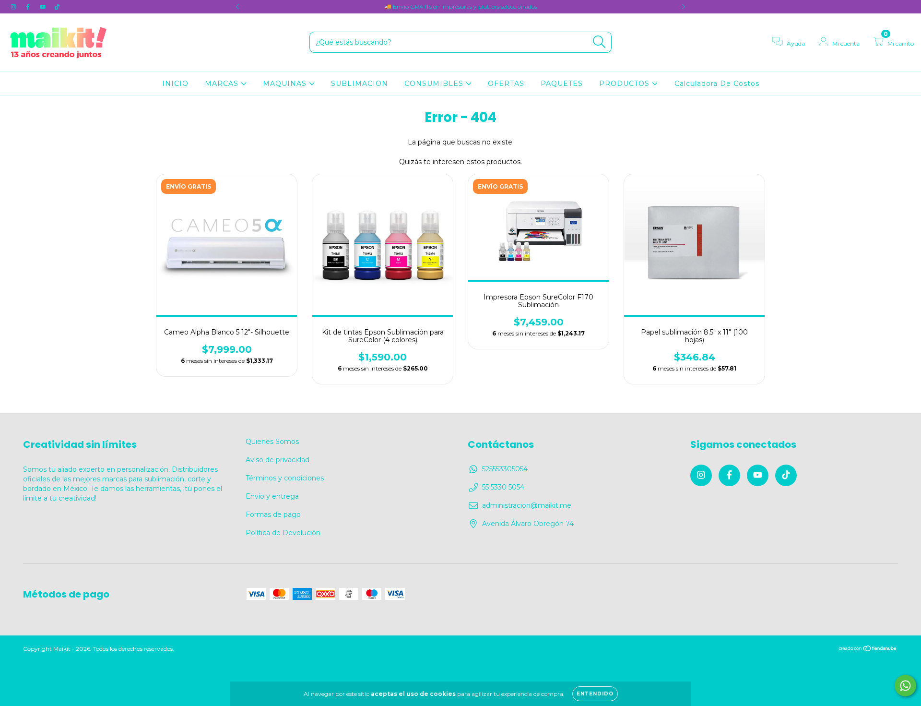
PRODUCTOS (625, 83)
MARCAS (223, 83)
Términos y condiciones (285, 478)
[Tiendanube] (868, 649)
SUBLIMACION (359, 83)
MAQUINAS (286, 83)
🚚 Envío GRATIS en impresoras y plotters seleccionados (460, 6)
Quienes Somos (272, 441)
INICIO (175, 83)
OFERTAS (506, 83)
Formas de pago (273, 514)
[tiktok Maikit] (57, 6)
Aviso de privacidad (277, 459)
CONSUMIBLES (435, 83)
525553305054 (505, 469)
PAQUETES (562, 83)
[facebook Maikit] (29, 6)
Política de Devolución (283, 532)
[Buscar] (599, 42)
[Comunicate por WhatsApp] (905, 685)
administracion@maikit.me (526, 505)
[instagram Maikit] (14, 6)
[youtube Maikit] (43, 6)
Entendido (595, 694)
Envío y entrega (272, 496)
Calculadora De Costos (716, 83)
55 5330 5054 (503, 487)
